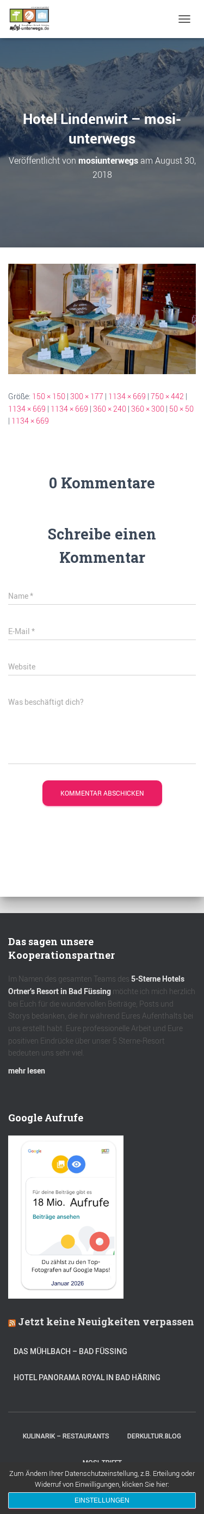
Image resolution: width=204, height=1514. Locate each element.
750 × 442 (167, 396)
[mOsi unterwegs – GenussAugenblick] (33, 19)
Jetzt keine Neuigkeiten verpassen (106, 1321)
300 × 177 (86, 396)
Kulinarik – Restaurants (66, 1436)
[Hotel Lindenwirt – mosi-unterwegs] (102, 318)
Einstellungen (102, 1500)
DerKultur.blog (154, 1436)
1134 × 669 (127, 396)
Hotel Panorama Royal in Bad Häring (87, 1377)
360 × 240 (109, 409)
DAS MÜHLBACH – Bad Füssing (70, 1351)
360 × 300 (147, 409)
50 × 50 (181, 409)
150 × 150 (48, 396)
